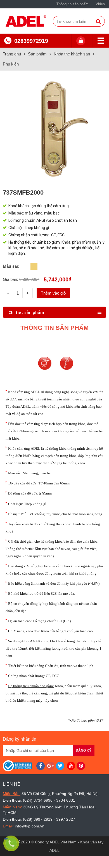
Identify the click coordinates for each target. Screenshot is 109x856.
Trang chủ (12, 54)
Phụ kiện (11, 64)
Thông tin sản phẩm (72, 4)
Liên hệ (11, 784)
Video (100, 4)
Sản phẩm (37, 54)
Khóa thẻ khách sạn (72, 54)
